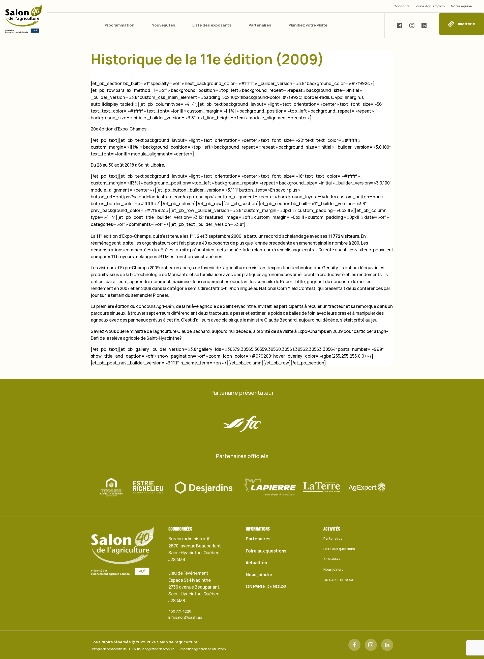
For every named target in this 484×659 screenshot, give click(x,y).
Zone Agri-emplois (430, 6)
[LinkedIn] (387, 645)
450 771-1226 (179, 611)
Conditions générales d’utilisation (203, 649)
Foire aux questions (266, 551)
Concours (402, 6)
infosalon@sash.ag (185, 617)
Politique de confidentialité (109, 649)
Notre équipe (461, 6)
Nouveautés (163, 25)
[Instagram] (371, 645)
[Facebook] (354, 645)
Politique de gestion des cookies (153, 649)
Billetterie (466, 24)
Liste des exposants (211, 25)
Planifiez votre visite (307, 25)
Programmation (119, 25)
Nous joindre (259, 574)
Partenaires (260, 25)
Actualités (256, 563)
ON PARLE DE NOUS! (266, 586)
